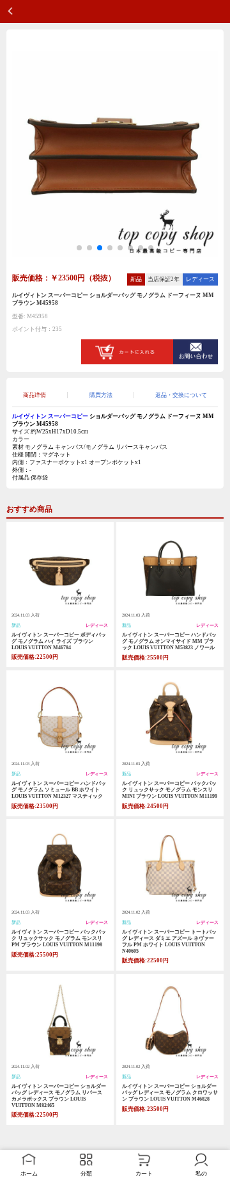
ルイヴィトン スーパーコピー (50, 416)
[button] (79, 247)
